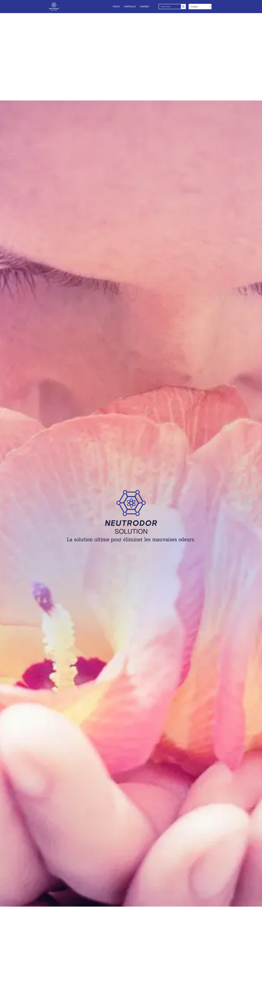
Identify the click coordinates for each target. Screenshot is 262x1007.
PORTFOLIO (130, 6)
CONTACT (144, 6)
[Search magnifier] (183, 6)
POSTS (116, 6)
